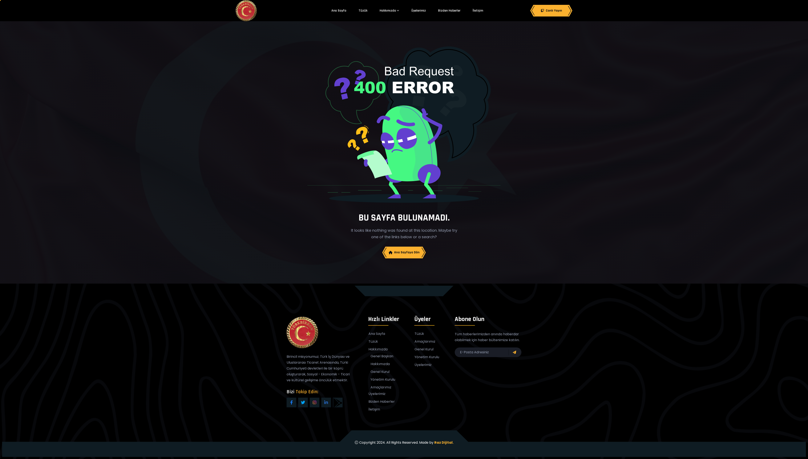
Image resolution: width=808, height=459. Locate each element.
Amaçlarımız (381, 387)
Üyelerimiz (418, 10)
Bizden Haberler (449, 10)
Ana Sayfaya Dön (407, 252)
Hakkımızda (388, 10)
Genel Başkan (382, 356)
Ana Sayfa (338, 10)
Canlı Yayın (554, 10)
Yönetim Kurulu (383, 379)
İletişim (478, 10)
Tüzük (363, 10)
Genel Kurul (380, 372)
